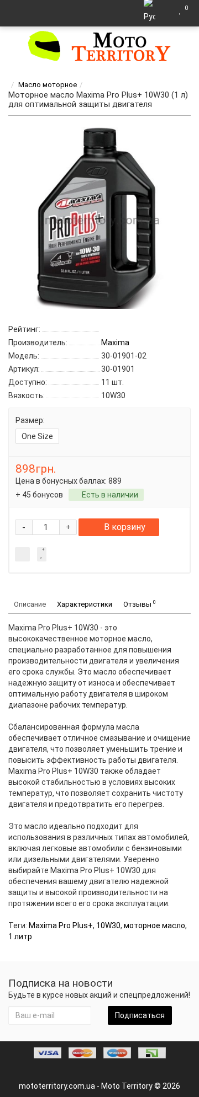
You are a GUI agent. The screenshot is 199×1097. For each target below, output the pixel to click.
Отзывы (139, 603)
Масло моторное (47, 85)
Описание (30, 604)
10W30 (108, 925)
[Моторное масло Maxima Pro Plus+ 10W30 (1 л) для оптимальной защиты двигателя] (99, 218)
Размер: (30, 420)
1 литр (20, 936)
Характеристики (84, 604)
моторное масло (154, 925)
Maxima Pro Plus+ (61, 925)
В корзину (124, 527)
